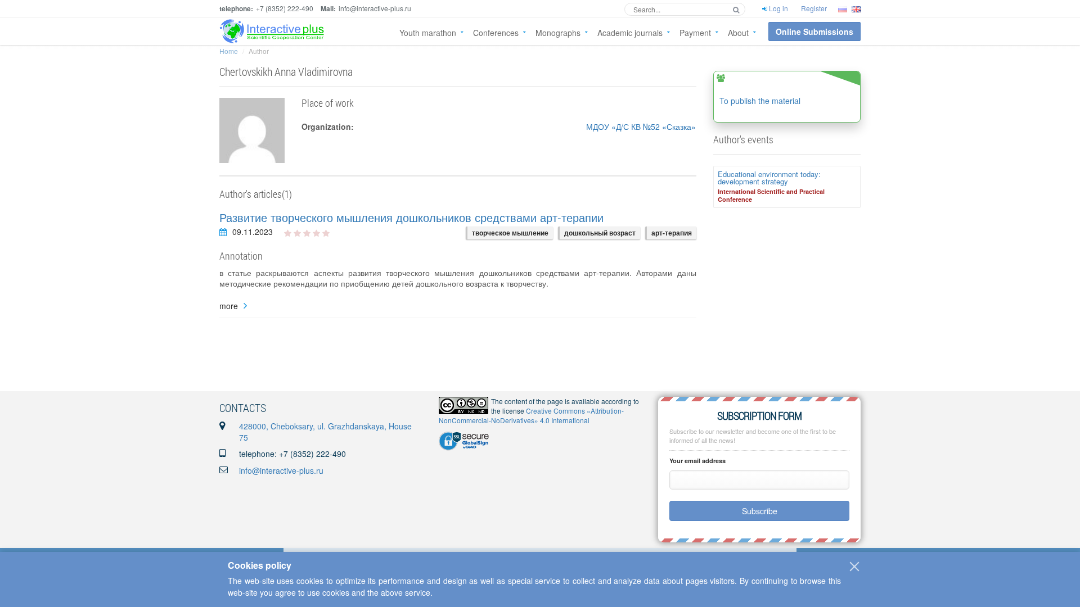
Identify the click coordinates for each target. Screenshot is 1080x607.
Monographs (558, 32)
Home (228, 51)
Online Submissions (814, 31)
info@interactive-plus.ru (281, 470)
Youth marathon (427, 32)
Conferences (496, 32)
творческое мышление (510, 233)
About (738, 32)
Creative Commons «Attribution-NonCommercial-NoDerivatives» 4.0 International (531, 415)
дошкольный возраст (600, 233)
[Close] (854, 567)
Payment (695, 32)
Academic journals (630, 32)
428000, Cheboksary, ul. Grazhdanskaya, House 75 (325, 431)
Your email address (697, 460)
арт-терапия (671, 233)
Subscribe (759, 511)
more (228, 306)
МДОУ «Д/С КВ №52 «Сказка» (641, 126)
